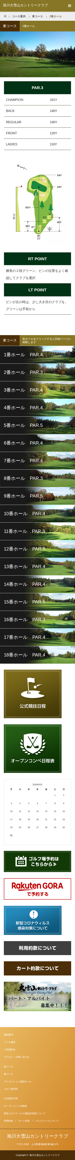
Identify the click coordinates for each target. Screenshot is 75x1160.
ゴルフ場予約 (11, 1089)
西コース (8, 1066)
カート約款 (24, 1120)
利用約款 (8, 1120)
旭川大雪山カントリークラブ (25, 5)
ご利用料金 (9, 1049)
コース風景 (9, 1042)
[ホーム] (5, 15)
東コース (8, 1074)
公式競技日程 (11, 1098)
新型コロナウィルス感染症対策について (24, 1113)
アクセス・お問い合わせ (16, 1057)
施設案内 (8, 1034)
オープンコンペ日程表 (15, 1106)
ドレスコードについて (47, 1120)
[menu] (69, 6)
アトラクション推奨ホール (18, 1081)
